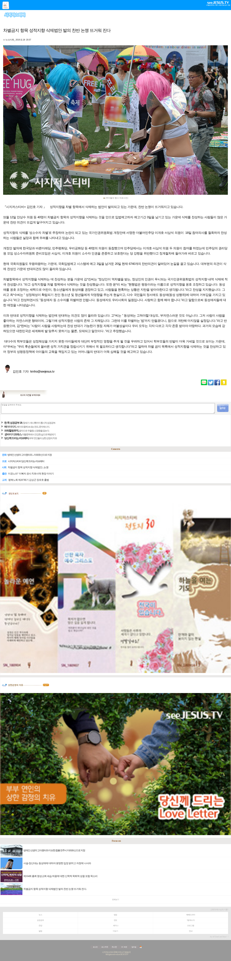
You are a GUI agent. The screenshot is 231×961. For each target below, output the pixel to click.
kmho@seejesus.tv (42, 371)
